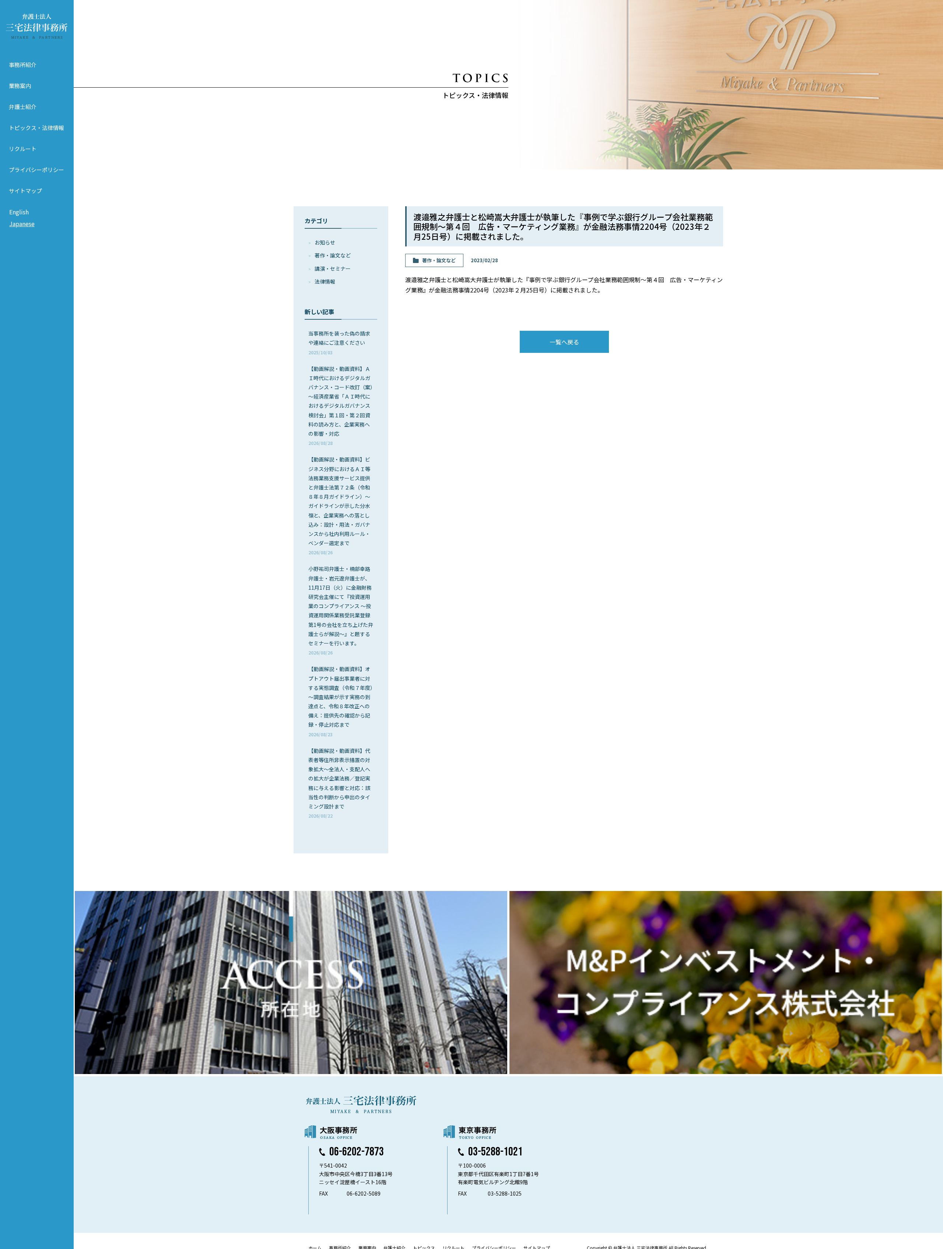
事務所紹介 (22, 65)
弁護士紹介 (22, 106)
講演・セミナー (333, 268)
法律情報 (325, 281)
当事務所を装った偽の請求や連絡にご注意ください (339, 342)
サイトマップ (25, 190)
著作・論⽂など (333, 255)
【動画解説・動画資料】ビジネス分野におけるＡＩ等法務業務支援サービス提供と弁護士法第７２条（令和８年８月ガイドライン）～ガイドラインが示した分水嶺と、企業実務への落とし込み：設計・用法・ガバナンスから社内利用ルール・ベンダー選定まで (339, 505)
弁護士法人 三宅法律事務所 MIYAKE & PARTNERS (37, 26)
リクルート (22, 148)
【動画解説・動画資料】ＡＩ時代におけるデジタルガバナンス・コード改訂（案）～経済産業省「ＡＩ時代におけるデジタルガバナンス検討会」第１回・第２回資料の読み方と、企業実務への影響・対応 (340, 405)
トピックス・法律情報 (36, 127)
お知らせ (325, 242)
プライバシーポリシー (36, 169)
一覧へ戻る (564, 341)
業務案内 (20, 86)
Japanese (22, 223)
